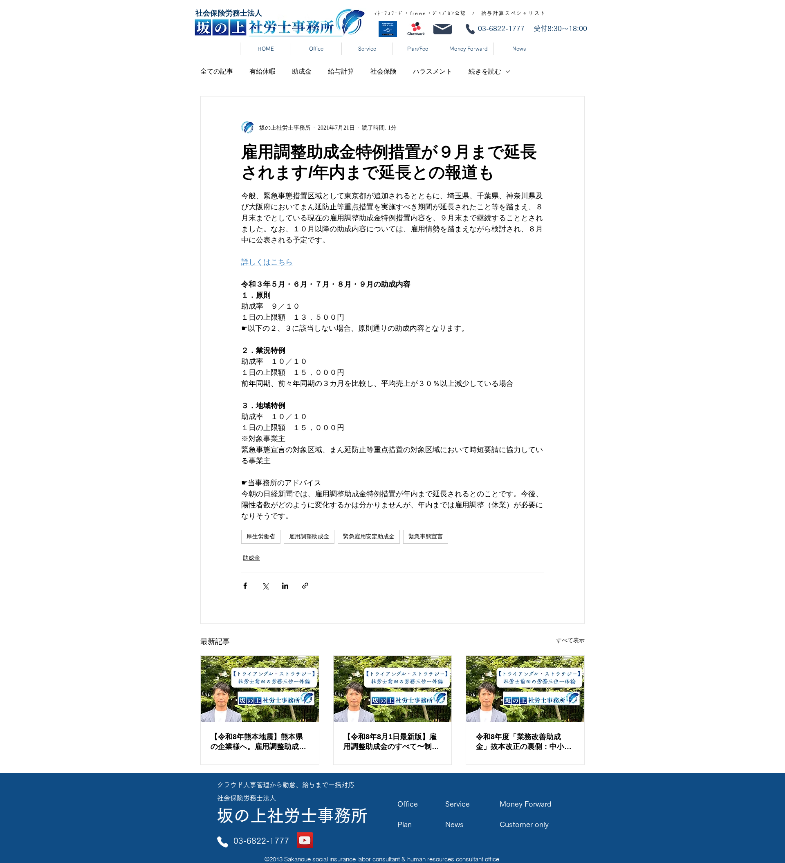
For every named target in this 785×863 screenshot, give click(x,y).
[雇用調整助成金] (260, 689)
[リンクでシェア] (305, 586)
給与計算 (341, 71)
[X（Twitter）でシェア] (265, 586)
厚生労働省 (261, 536)
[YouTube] (305, 840)
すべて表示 (570, 640)
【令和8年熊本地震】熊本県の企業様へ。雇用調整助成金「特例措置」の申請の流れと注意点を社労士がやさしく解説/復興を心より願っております (259, 742)
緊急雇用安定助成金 (369, 536)
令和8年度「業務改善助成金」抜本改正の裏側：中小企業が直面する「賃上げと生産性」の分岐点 (524, 742)
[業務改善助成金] (525, 689)
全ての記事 (216, 71)
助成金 (302, 71)
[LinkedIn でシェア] (285, 586)
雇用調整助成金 (309, 536)
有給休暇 (262, 71)
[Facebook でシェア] (245, 586)
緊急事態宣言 (425, 536)
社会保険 (383, 71)
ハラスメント (432, 71)
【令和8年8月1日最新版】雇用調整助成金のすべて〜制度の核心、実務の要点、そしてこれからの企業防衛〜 (391, 742)
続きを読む (485, 71)
